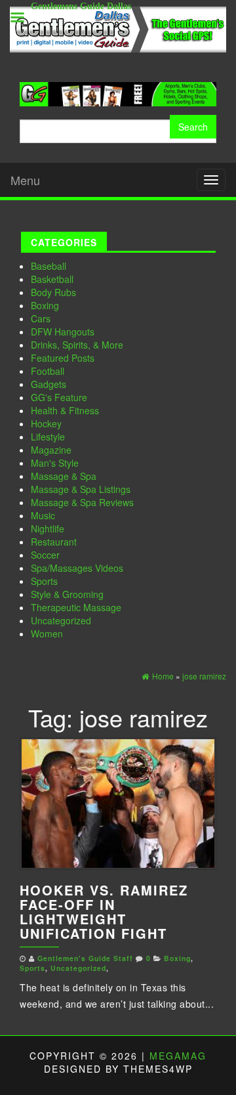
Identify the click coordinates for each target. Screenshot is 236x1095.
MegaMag (177, 1055)
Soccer (45, 554)
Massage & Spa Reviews (82, 502)
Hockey (46, 423)
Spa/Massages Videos (77, 567)
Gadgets (48, 384)
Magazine (51, 449)
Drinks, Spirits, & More (77, 344)
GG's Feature (59, 397)
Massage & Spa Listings (80, 489)
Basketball (52, 279)
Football (47, 370)
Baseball (48, 265)
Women (47, 633)
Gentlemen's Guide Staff (85, 958)
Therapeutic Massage (76, 607)
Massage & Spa (63, 476)
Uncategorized (61, 620)
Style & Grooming (67, 594)
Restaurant (54, 541)
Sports (44, 581)
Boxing (45, 305)
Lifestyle (48, 436)
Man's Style (55, 462)
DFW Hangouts (62, 331)
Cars (40, 318)
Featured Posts (62, 357)
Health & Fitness (65, 410)
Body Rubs (53, 292)
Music (43, 515)
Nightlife (47, 528)
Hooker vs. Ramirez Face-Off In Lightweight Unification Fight (104, 911)
